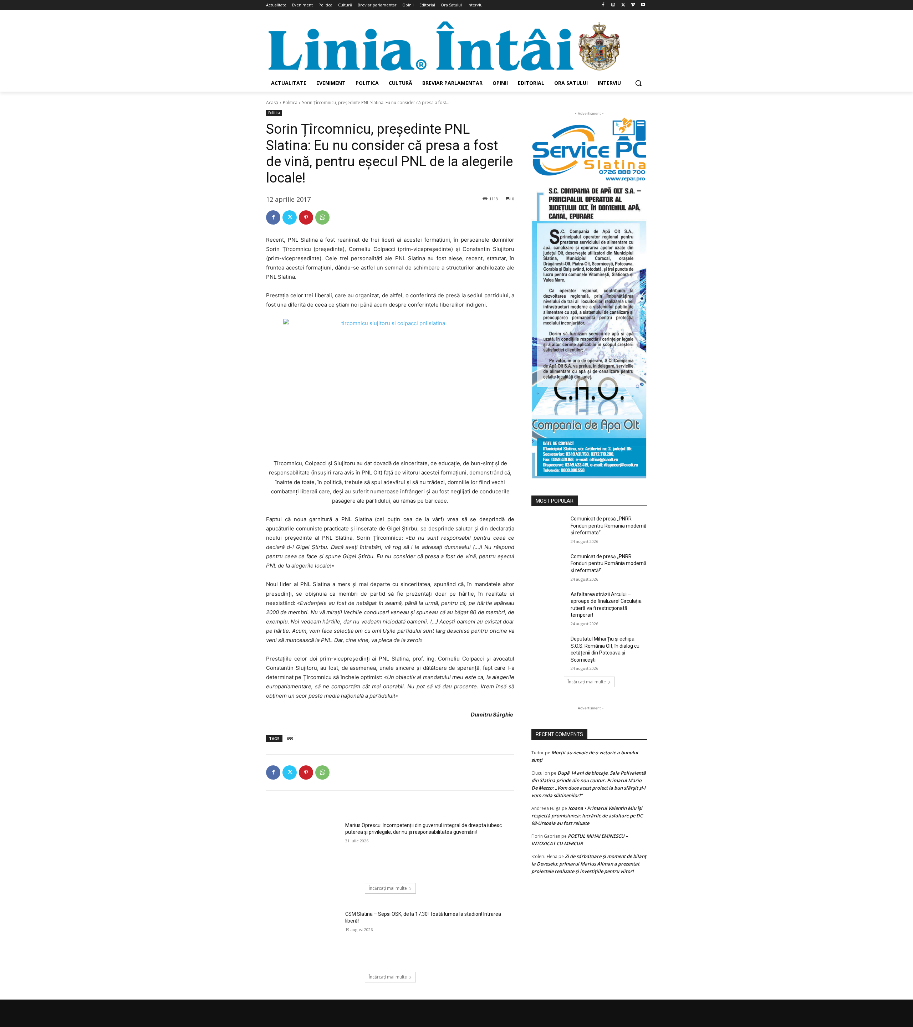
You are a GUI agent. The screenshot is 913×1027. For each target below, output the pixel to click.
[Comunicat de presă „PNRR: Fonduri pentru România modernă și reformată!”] (548, 565)
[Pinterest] (306, 217)
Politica (290, 102)
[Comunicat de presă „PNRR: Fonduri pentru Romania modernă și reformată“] (548, 527)
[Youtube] (643, 5)
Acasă (272, 102)
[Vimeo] (633, 5)
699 (290, 738)
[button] (638, 83)
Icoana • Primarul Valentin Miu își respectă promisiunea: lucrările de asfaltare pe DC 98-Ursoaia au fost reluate (587, 815)
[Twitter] (623, 5)
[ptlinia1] (589, 149)
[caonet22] (589, 330)
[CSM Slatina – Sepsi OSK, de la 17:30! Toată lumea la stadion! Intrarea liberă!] (303, 937)
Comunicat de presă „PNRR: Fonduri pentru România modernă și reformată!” (609, 563)
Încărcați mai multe (388, 888)
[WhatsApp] (322, 217)
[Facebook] (603, 5)
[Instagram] (613, 5)
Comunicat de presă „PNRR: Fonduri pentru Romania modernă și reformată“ (609, 525)
